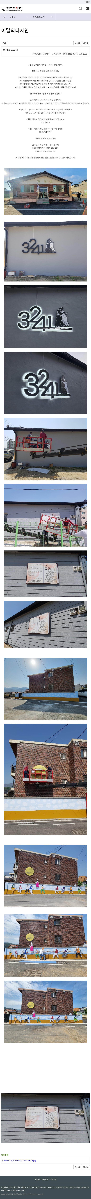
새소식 (12, 17)
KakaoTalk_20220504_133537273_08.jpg (20, 1160)
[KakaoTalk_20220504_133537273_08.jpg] (45, 1118)
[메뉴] (88, 8)
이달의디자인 (39, 17)
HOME (87, 2)
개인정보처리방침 (41, 1179)
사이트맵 (52, 1179)
